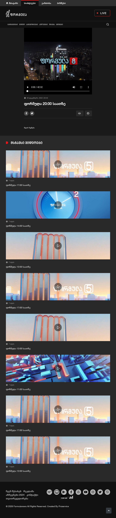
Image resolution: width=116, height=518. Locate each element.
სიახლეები (30, 3)
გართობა (46, 3)
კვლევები (43, 24)
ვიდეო (22, 24)
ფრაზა (52, 24)
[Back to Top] (108, 510)
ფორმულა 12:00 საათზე (18, 267)
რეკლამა (28, 491)
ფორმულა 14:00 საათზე (18, 226)
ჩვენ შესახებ (13, 491)
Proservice (64, 506)
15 (49, 491)
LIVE (103, 13)
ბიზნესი (61, 3)
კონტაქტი (32, 494)
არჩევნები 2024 (15, 494)
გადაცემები (13, 24)
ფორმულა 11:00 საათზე (18, 389)
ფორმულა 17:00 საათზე (18, 185)
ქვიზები (59, 24)
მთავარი (13, 3)
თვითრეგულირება (17, 498)
